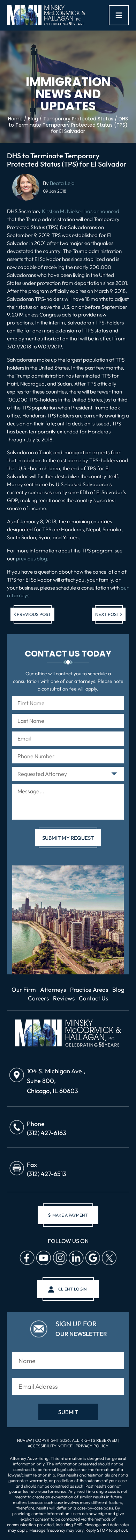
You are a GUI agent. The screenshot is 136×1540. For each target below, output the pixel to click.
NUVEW (24, 1440)
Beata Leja (62, 183)
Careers (38, 998)
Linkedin (76, 1258)
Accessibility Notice (51, 1445)
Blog (118, 989)
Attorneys (53, 989)
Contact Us (93, 998)
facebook (27, 1258)
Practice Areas (89, 989)
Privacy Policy (92, 1445)
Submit (68, 1411)
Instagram (59, 1258)
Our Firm (24, 989)
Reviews (64, 998)
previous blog (31, 558)
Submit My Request (68, 838)
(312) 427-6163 (46, 1133)
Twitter (108, 1258)
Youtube (43, 1258)
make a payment (68, 1215)
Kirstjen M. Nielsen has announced (80, 211)
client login (72, 1289)
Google (92, 1258)
